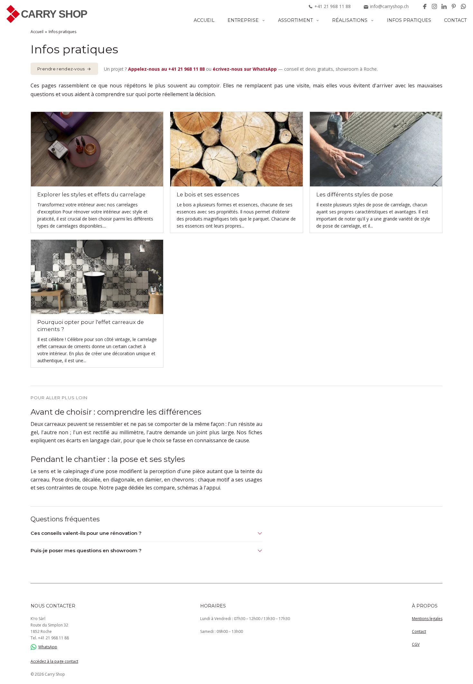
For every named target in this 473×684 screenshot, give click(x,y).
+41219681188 (332, 6)
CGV (416, 644)
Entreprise (243, 20)
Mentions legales (427, 618)
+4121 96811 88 (53, 638)
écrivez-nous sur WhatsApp (245, 69)
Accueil (204, 20)
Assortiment (295, 20)
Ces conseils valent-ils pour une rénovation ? (86, 533)
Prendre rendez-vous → (64, 68)
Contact (455, 20)
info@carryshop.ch (389, 6)
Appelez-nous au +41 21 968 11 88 (166, 69)
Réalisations (349, 20)
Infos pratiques (409, 20)
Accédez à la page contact (54, 661)
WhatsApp (47, 647)
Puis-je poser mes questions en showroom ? (86, 550)
